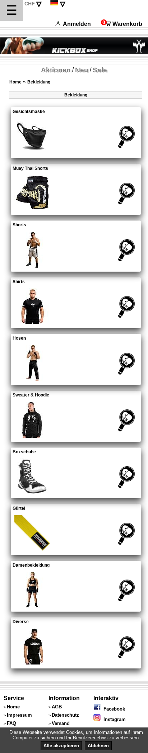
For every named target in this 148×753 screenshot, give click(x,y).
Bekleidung (38, 82)
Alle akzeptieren (61, 745)
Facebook (113, 709)
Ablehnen (98, 745)
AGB (57, 706)
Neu (81, 70)
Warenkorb (121, 24)
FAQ (11, 723)
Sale (100, 70)
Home (15, 82)
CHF (29, 3)
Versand (61, 723)
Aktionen (56, 70)
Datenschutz (65, 715)
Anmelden (77, 24)
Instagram (113, 719)
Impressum (19, 715)
